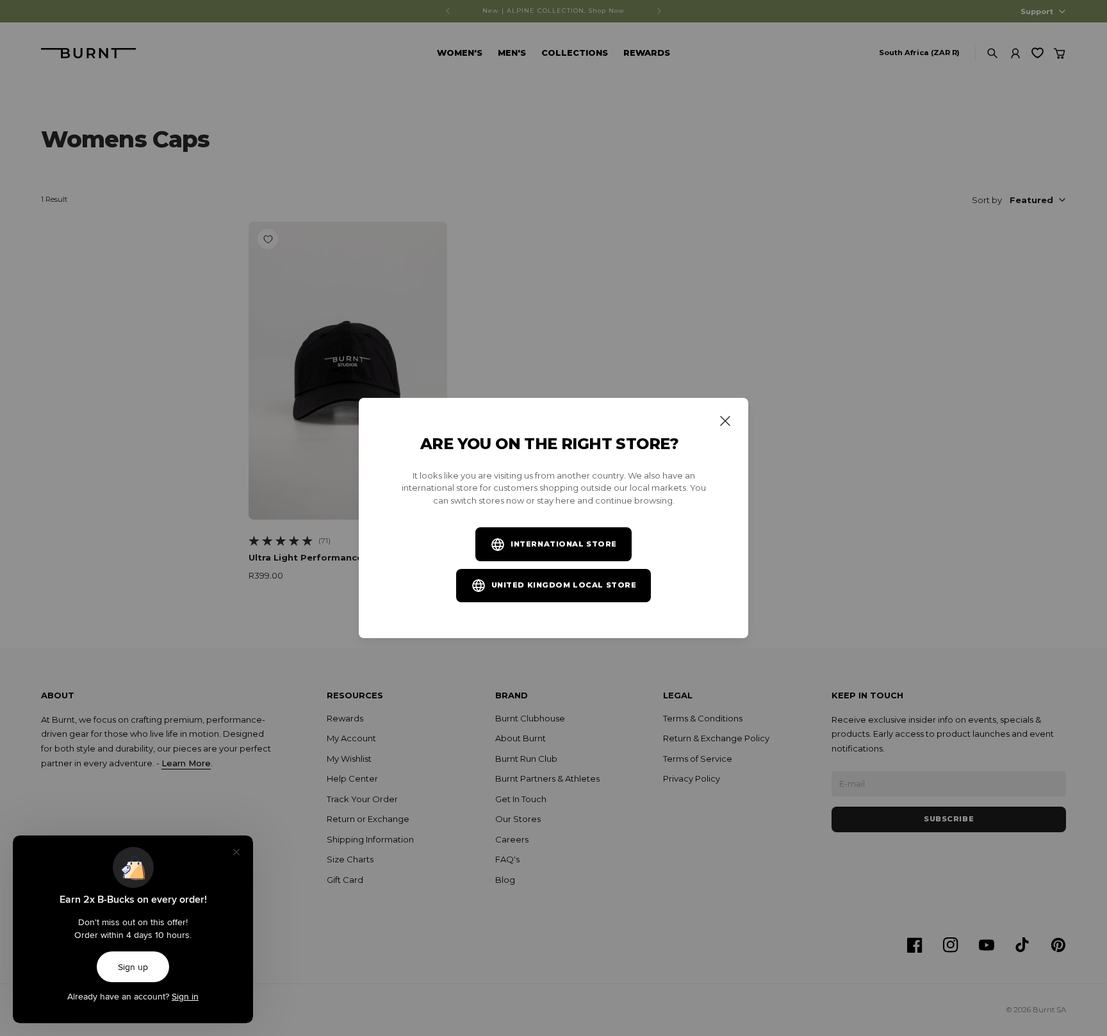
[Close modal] (725, 421)
